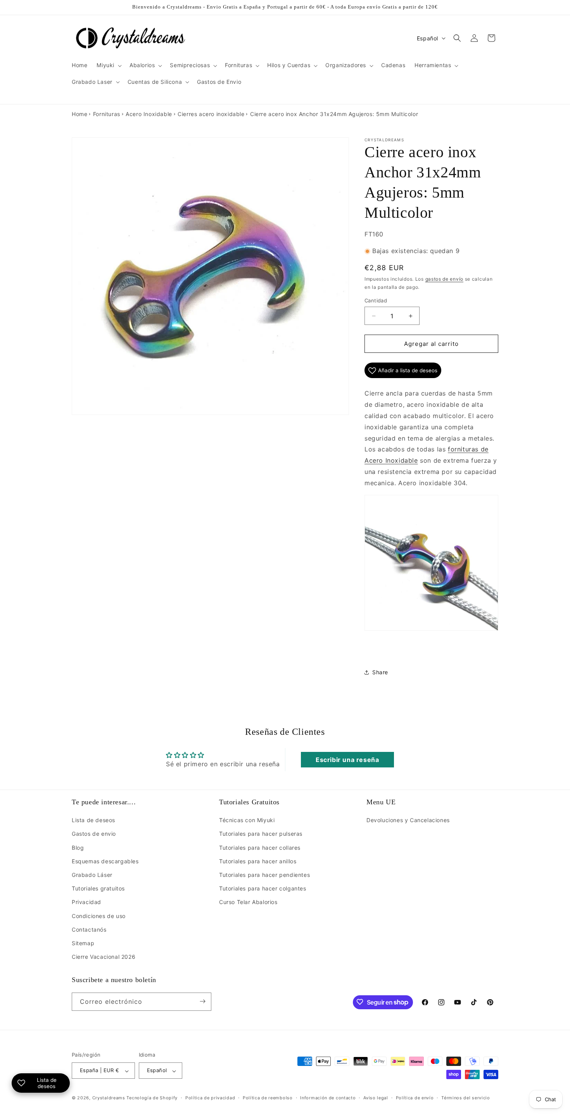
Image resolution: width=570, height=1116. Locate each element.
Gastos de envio (94, 834)
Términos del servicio (465, 1097)
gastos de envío (444, 279)
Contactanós (89, 929)
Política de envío (415, 1097)
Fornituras (106, 114)
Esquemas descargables (105, 861)
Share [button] (380, 672)
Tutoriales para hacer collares (260, 847)
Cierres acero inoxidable (211, 114)
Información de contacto (328, 1097)
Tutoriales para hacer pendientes (264, 874)
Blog (78, 847)
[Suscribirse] (202, 1001)
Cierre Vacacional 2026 (103, 957)
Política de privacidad (210, 1097)
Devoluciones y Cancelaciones (408, 820)
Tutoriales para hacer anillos (257, 861)
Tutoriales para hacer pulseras (260, 834)
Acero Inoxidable (149, 114)
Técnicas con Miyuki (247, 820)
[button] (108, 65)
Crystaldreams (108, 1098)
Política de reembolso (268, 1097)
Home (79, 114)
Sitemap (83, 943)
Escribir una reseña (347, 759)
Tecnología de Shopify (152, 1098)
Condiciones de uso (99, 916)
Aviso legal (375, 1097)
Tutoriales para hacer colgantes (262, 888)
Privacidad (86, 902)
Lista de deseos (93, 820)
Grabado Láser (92, 874)
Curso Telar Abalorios (248, 902)
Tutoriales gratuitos (98, 888)
